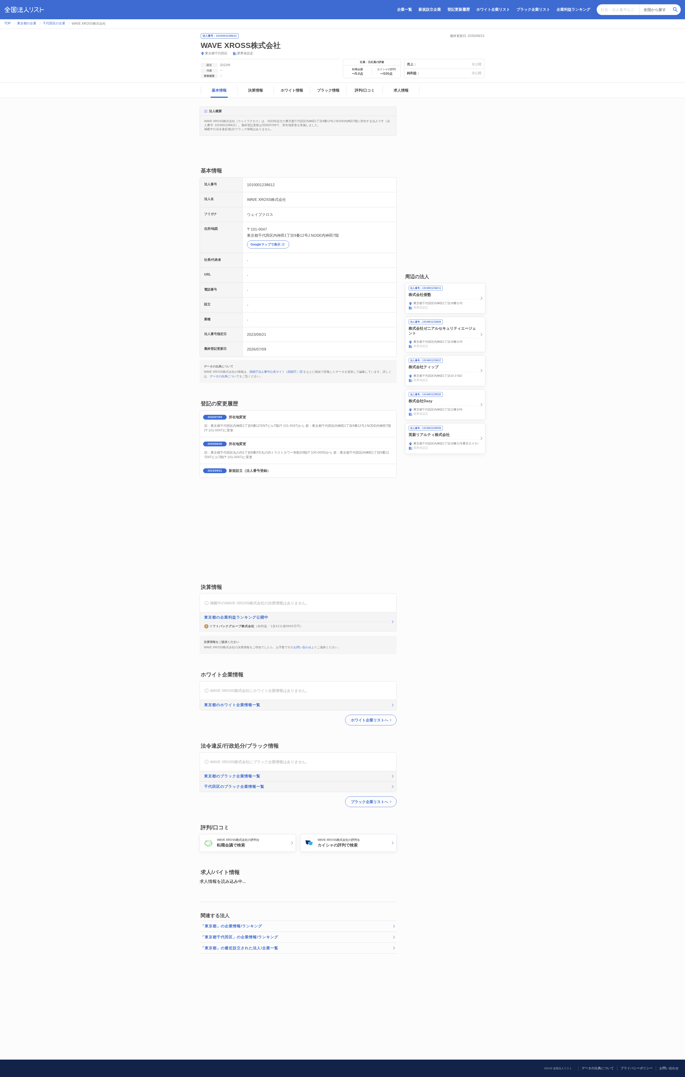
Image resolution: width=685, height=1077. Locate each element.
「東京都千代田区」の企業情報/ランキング (239, 937)
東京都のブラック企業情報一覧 (232, 776)
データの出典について (224, 376)
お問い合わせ (302, 647)
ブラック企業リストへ (369, 802)
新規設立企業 (429, 9)
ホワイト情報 (292, 90)
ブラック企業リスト (533, 9)
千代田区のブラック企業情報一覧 (234, 786)
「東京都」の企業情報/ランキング (231, 926)
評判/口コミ (365, 90)
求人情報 (401, 90)
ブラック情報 (328, 90)
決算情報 (255, 90)
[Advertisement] (297, 154)
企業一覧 (404, 9)
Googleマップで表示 (265, 244)
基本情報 (219, 90)
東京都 (210, 53)
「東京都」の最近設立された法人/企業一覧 (239, 948)
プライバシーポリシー (637, 1068)
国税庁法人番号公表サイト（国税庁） (274, 371)
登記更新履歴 (458, 9)
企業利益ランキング (573, 9)
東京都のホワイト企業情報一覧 (232, 705)
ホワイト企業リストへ (369, 720)
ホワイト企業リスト (493, 9)
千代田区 (221, 53)
